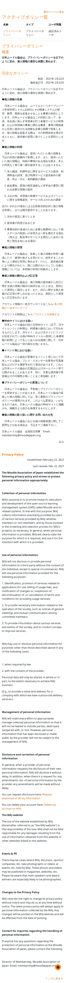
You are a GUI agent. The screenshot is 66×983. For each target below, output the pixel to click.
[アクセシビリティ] (58, 967)
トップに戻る (53, 978)
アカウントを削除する (47, 314)
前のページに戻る (54, 12)
